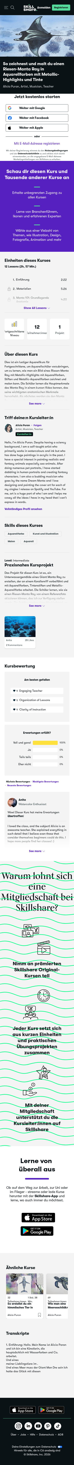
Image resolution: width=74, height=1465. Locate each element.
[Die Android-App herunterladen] (51, 1410)
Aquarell (29, 541)
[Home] (30, 7)
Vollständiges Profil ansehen (23, 509)
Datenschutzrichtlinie (28, 153)
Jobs (23, 1434)
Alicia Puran (29, 425)
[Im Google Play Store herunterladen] (37, 1231)
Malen (11, 541)
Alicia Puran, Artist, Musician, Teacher (28, 86)
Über (13, 1434)
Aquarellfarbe (16, 533)
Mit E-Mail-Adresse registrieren (37, 143)
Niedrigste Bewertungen (45, 781)
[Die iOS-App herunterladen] (22, 1410)
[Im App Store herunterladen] (37, 1218)
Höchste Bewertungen (18, 781)
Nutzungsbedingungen (56, 150)
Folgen (38, 425)
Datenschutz (46, 1434)
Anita (9, 640)
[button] (6, 7)
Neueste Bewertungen (19, 785)
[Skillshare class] (24, 1283)
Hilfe (32, 1434)
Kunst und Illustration (45, 533)
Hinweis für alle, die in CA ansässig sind (37, 1450)
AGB (60, 1434)
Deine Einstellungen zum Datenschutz (34, 1446)
